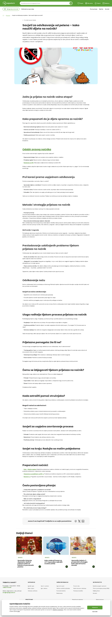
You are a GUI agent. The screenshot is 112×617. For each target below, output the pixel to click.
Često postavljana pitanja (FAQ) (101, 588)
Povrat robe (76, 586)
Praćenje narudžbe (78, 591)
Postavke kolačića (61, 591)
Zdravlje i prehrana (32, 591)
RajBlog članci (96, 591)
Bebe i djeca (31, 588)
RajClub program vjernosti (99, 586)
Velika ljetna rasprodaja (27, 9)
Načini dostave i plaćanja (79, 588)
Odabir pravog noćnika (36, 149)
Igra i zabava (44, 588)
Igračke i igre (31, 586)
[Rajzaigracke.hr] (3, 15)
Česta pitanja (93, 9)
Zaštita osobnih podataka (63, 588)
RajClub (101, 9)
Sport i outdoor (45, 586)
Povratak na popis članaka (30, 20)
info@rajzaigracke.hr (9, 592)
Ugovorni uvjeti (60, 586)
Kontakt (107, 9)
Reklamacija (59, 593)
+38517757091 (7, 587)
